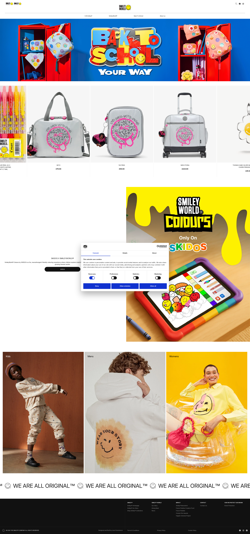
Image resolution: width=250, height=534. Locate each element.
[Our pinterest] (247, 530)
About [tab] (154, 253)
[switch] (114, 277)
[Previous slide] (1, 131)
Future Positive (180, 510)
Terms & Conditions (133, 530)
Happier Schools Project (183, 516)
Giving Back (155, 508)
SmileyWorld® (113, 16)
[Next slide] (249, 131)
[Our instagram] (243, 4)
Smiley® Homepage (133, 505)
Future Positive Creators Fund (185, 508)
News (153, 510)
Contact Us (203, 505)
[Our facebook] (240, 4)
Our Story (154, 505)
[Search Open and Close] (236, 4)
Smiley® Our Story (132, 508)
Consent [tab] (96, 253)
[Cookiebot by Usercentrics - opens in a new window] (158, 246)
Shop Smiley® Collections (135, 510)
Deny (97, 286)
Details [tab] (125, 253)
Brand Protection (230, 505)
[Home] (125, 7)
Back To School (138, 16)
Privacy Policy (161, 530)
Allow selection (125, 286)
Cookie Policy (192, 530)
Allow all (153, 286)
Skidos (62, 269)
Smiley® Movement (182, 505)
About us (162, 16)
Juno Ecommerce (117, 530)
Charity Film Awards (182, 513)
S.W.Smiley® (88, 16)
